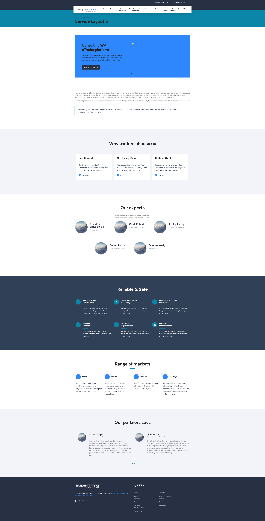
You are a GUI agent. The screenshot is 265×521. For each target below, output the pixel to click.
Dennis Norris (117, 245)
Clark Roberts (137, 224)
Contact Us (182, 9)
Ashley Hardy (177, 224)
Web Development (120, 493)
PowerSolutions (122, 9)
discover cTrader (90, 67)
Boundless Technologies (83, 495)
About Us (113, 9)
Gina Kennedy (157, 245)
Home (105, 9)
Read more (85, 175)
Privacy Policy (138, 511)
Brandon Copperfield (97, 225)
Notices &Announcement (169, 9)
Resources (149, 9)
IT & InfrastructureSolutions (135, 9)
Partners (158, 9)
